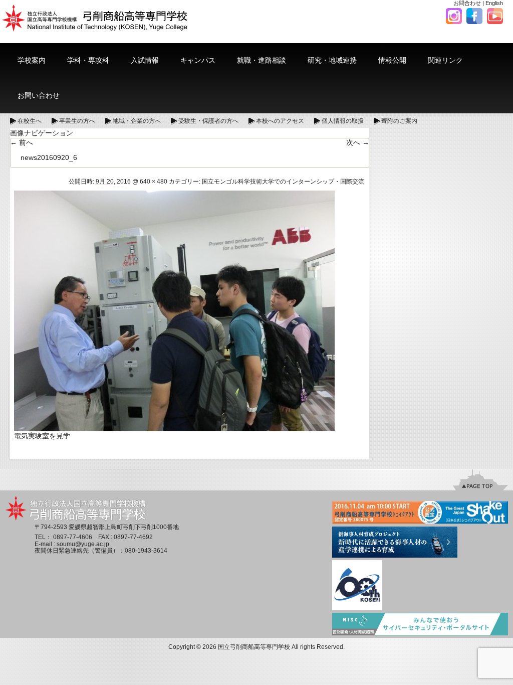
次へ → (357, 142)
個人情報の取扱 (343, 120)
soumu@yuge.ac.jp (83, 544)
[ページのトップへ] (480, 479)
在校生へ (30, 120)
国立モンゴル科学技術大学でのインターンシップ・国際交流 (283, 182)
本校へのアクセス (280, 120)
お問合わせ (467, 3)
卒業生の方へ (77, 120)
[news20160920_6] (174, 310)
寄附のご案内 (399, 120)
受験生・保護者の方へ (208, 120)
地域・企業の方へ (137, 120)
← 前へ (21, 142)
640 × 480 (153, 182)
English (494, 3)
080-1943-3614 (146, 551)
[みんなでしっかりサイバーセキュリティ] (420, 625)
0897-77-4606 (72, 537)
